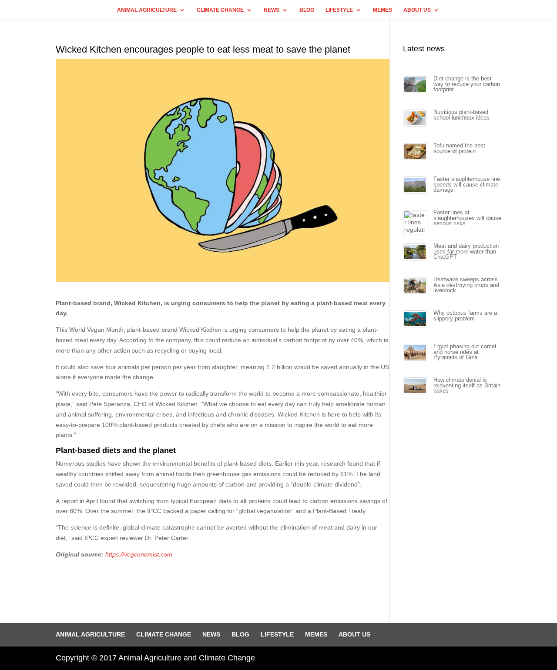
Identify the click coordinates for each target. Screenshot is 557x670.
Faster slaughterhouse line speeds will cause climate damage (466, 184)
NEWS (271, 10)
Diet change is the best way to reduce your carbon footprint (466, 84)
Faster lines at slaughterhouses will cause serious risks (467, 218)
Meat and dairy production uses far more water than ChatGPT (466, 251)
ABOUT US (417, 10)
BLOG (306, 10)
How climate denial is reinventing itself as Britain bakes (466, 385)
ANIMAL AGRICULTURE (147, 10)
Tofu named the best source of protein (459, 148)
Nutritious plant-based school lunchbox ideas (461, 115)
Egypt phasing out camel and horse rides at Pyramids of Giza (464, 351)
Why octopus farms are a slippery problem (465, 316)
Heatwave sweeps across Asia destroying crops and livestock (466, 285)
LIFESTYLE (339, 10)
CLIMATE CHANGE (220, 10)
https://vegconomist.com (138, 554)
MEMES (382, 10)
